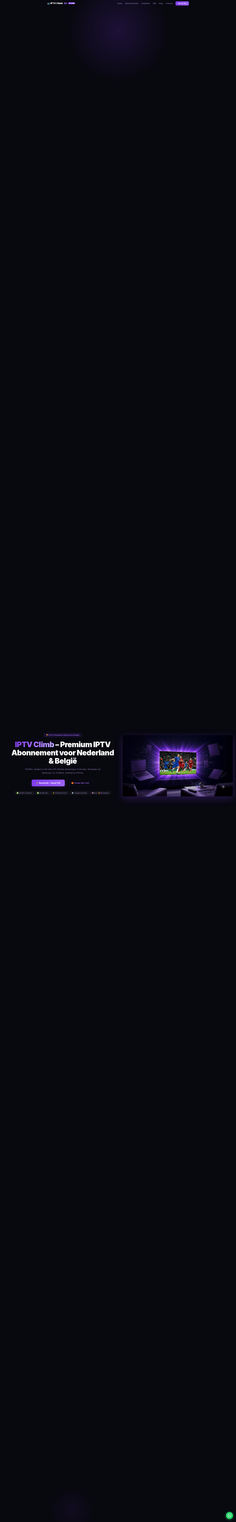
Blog (161, 3)
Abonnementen (131, 3)
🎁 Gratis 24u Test (80, 783)
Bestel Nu (182, 3)
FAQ (154, 3)
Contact (169, 3)
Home (119, 3)
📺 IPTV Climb (60, 3)
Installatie (145, 3)
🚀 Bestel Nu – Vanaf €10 (48, 783)
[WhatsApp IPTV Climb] (229, 1515)
